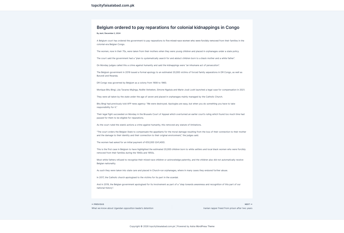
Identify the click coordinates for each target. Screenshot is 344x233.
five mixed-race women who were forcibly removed (192, 40)
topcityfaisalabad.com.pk (112, 5)
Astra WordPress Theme (202, 226)
